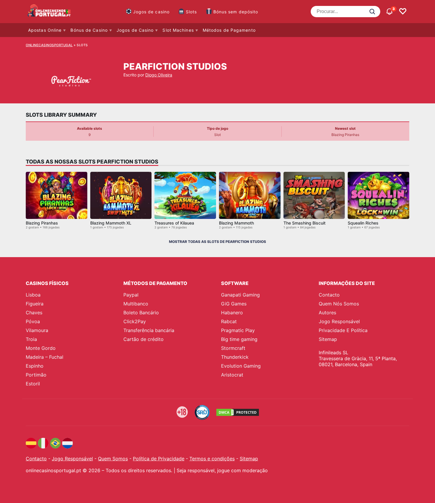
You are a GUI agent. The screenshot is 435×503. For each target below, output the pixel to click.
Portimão (36, 375)
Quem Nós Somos (339, 304)
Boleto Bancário (141, 312)
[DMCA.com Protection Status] (237, 412)
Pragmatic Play (238, 330)
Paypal (130, 295)
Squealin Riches (363, 222)
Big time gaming (239, 339)
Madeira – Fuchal (44, 357)
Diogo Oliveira (158, 74)
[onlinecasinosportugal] (49, 11)
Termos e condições (212, 459)
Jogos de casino (151, 11)
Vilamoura (37, 330)
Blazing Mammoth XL (110, 222)
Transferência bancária (148, 330)
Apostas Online (45, 30)
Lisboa (33, 295)
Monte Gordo (41, 348)
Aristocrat (232, 375)
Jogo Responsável (339, 321)
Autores (327, 312)
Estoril (33, 384)
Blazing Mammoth (236, 222)
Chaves (34, 312)
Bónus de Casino (89, 30)
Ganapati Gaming (240, 295)
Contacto (329, 295)
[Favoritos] (402, 11)
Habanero (232, 312)
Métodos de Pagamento (229, 30)
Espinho (35, 366)
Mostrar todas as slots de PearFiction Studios (217, 241)
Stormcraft (233, 348)
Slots (191, 11)
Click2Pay (134, 321)
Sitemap (328, 339)
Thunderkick (235, 357)
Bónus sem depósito (235, 11)
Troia (31, 339)
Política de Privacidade (158, 459)
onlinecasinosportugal (49, 45)
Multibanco (135, 304)
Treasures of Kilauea (174, 222)
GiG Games (233, 304)
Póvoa (33, 321)
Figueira (35, 304)
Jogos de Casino (135, 30)
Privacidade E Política (343, 330)
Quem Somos (113, 459)
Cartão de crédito (143, 339)
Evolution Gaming (241, 366)
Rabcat (229, 321)
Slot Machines (178, 30)
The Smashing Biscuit (304, 222)
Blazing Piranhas (42, 222)
